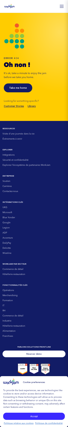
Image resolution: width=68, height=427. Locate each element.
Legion (6, 227)
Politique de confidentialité (49, 423)
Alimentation (9, 330)
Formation (8, 300)
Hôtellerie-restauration (14, 274)
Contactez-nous (10, 191)
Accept (34, 416)
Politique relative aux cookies (19, 423)
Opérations (8, 290)
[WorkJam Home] (9, 6)
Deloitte (7, 247)
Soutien (6, 181)
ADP (5, 232)
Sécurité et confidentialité (15, 159)
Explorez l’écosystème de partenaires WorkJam (26, 165)
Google (6, 222)
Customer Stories (14, 106)
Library (32, 106)
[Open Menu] (62, 6)
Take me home (18, 87)
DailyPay (7, 242)
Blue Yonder (9, 217)
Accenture (8, 237)
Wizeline (7, 253)
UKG (5, 207)
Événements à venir (12, 138)
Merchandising (10, 295)
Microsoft (7, 212)
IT (3, 305)
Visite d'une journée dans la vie (18, 133)
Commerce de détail (13, 269)
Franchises (8, 336)
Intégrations (9, 154)
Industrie (7, 320)
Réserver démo (34, 353)
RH (4, 310)
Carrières (7, 186)
